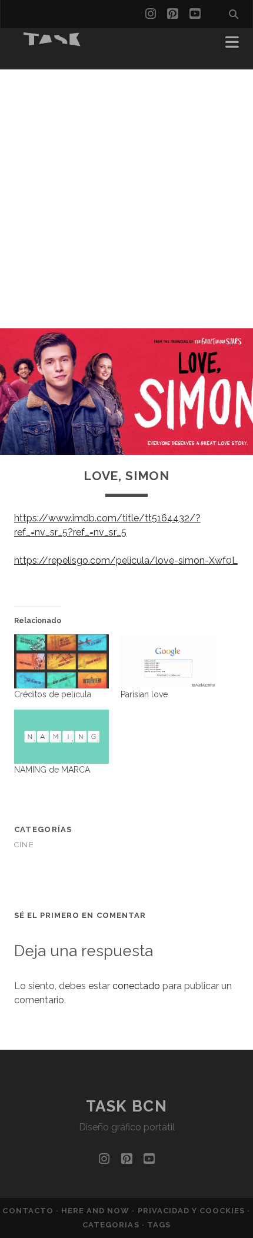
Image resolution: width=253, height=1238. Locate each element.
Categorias (111, 1224)
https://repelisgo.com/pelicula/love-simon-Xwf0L (126, 560)
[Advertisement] (126, 195)
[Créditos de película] (61, 661)
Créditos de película (52, 694)
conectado (136, 985)
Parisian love (144, 694)
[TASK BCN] (52, 42)
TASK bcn (126, 1106)
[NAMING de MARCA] (61, 737)
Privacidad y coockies (193, 1210)
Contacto (28, 1210)
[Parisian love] (168, 661)
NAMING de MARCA (52, 769)
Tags (159, 1224)
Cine (24, 844)
